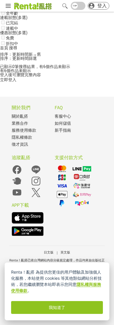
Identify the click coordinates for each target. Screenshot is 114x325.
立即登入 (8, 79)
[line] (36, 173)
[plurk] (17, 185)
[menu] (8, 6)
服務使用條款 (24, 130)
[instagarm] (36, 185)
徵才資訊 (20, 144)
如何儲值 (63, 123)
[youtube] (17, 196)
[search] (64, 5)
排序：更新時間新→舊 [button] (20, 54)
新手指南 (63, 130)
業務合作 (20, 123)
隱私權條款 (22, 137)
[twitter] (36, 196)
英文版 (65, 252)
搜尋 (13, 48)
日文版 (48, 252)
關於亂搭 (20, 116)
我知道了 (57, 307)
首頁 (4, 48)
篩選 (33, 58)
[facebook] (17, 173)
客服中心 (63, 116)
